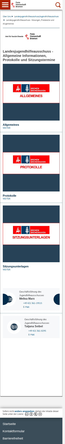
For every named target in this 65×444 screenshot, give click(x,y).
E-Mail (26, 306)
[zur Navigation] (5, 5)
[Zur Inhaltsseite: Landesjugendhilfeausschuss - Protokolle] (31, 163)
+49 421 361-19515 (32, 303)
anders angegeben (24, 411)
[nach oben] (57, 438)
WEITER (6, 127)
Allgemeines (11, 124)
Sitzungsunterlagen (16, 266)
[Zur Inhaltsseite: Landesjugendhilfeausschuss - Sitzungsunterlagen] (31, 233)
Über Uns (7, 16)
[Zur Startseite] (37, 4)
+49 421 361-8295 (37, 330)
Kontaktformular (14, 431)
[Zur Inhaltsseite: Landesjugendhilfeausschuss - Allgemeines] (31, 92)
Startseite (9, 424)
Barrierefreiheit (13, 438)
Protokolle (9, 195)
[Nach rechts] (59, 299)
